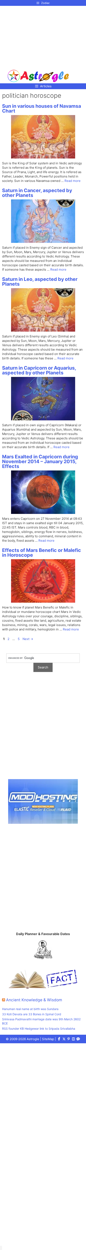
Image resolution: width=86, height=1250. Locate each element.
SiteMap (48, 1039)
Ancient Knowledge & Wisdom (34, 1000)
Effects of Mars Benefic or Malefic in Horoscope (41, 552)
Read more (72, 181)
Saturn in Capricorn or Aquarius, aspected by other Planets (39, 370)
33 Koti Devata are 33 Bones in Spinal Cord (31, 1014)
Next (28, 639)
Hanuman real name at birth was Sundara (30, 1009)
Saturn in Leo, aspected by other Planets (39, 281)
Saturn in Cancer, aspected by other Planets (37, 193)
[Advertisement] (38, 36)
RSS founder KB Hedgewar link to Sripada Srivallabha (38, 1028)
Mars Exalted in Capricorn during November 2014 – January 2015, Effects (40, 461)
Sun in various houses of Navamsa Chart (41, 108)
